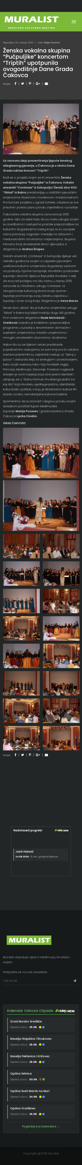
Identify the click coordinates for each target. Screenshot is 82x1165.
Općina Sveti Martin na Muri (29, 1091)
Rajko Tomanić (52, 42)
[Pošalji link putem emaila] (46, 83)
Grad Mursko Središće (26, 1021)
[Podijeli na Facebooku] (15, 83)
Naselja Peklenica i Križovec (30, 1056)
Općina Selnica (21, 1074)
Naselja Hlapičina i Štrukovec (31, 1039)
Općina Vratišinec (23, 1108)
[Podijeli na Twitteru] (22, 83)
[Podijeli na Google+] (38, 83)
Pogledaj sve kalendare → (41, 1126)
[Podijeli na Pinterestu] (30, 83)
